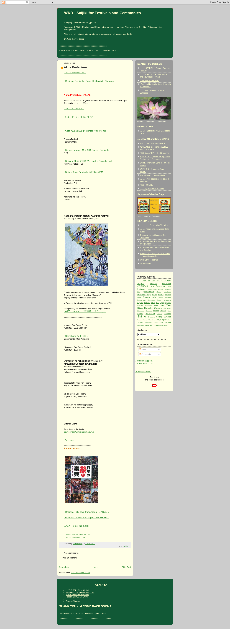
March (147, 302)
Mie (157, 303)
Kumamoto (167, 300)
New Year (165, 305)
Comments (146, 354)
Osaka (156, 311)
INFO (161, 294)
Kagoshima (141, 300)
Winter (168, 322)
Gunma (159, 292)
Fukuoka (160, 289)
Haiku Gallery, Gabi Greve (77, 597)
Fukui (154, 289)
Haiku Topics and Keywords (77, 595)
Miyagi (162, 303)
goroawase (148, 291)
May (153, 302)
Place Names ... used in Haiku (152, 175)
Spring (159, 317)
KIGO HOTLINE (146, 185)
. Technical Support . (144, 361)
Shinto (141, 316)
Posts (143, 349)
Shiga (159, 313)
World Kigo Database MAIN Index (80, 592)
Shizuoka (151, 317)
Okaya (169, 308)
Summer (167, 317)
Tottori (168, 320)
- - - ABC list (143, 280)
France (149, 289)
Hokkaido (141, 294)
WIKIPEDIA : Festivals (149, 260)
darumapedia (145, 263)
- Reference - (69, 440)
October (158, 308)
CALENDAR (142, 286)
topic (164, 320)
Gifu (138, 292)
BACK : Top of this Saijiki (76, 525)
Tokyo (158, 319)
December (160, 286)
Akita (126, 546)
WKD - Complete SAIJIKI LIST (152, 143)
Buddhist (166, 283)
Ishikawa (168, 294)
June (160, 297)
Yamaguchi (157, 325)
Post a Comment (69, 558)
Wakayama (158, 322)
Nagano (140, 305)
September (150, 313)
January (146, 297)
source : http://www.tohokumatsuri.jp (79, 432)
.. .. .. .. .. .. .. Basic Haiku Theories (154, 225)
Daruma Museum (73, 601)
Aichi (153, 281)
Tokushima (151, 320)
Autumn (153, 284)
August (140, 283)
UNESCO (148, 322)
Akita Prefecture (75, 67)
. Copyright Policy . (143, 372)
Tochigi (145, 320)
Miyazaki (168, 303)
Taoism (139, 320)
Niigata (140, 308)
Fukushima (167, 289)
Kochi (159, 300)
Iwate (139, 297)
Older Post (126, 567)
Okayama (140, 311)
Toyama (140, 322)
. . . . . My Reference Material (152, 189)
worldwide (140, 325)
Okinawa (149, 311)
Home (95, 567)
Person (163, 311)
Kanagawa (151, 300)
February (141, 289)
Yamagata (148, 325)
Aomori (163, 281)
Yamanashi (164, 325)
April (168, 280)
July (154, 297)
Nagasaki (148, 305)
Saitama (140, 313)
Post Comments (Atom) (80, 573)
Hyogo (149, 294)
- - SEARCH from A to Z (149, 81)
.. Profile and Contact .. (144, 363)
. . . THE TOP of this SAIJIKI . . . (78, 590)
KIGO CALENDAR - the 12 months (154, 153)
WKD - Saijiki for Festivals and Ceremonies (102, 13)
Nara (156, 305)
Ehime (169, 286)
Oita (164, 308)
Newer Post (64, 567)
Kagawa (168, 297)
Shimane (167, 313)
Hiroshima (167, 292)
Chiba (152, 286)
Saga (169, 311)
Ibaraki (154, 294)
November (148, 308)
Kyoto (140, 302)
